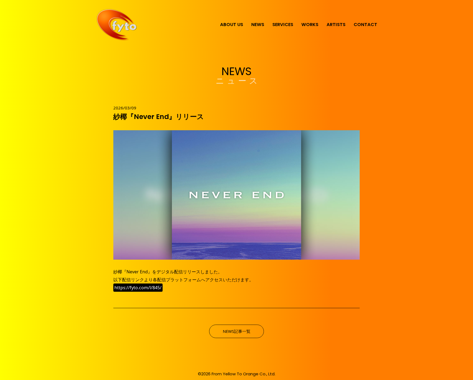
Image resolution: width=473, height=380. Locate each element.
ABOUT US (231, 24)
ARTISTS (336, 24)
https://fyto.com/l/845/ (137, 288)
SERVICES (282, 24)
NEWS (257, 24)
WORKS (309, 24)
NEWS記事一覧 (236, 331)
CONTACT (365, 24)
